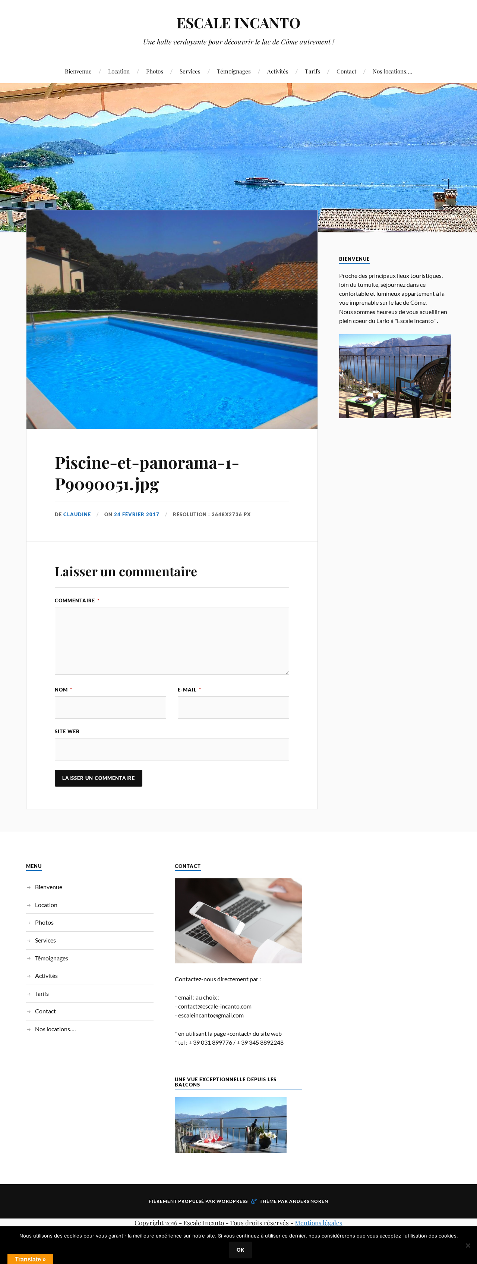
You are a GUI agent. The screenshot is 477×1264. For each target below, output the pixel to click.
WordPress (232, 1201)
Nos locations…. (392, 71)
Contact (346, 71)
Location (119, 71)
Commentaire (77, 600)
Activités (277, 71)
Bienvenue (78, 71)
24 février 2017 (136, 514)
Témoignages (234, 71)
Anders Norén (308, 1201)
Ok (240, 1250)
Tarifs (312, 71)
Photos (154, 71)
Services (190, 71)
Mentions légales (318, 1222)
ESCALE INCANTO (238, 22)
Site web (67, 731)
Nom (63, 690)
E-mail (189, 690)
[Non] (467, 1245)
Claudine (77, 514)
